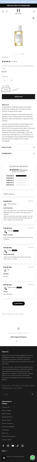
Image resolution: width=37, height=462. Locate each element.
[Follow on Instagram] (8, 445)
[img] (7, 201)
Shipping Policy (7, 417)
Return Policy (6, 414)
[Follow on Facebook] (3, 445)
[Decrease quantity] (4, 80)
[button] (6, 61)
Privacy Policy (6, 420)
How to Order (6, 410)
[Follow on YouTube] (13, 445)
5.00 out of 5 (23, 170)
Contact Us (5, 407)
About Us (5, 433)
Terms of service (7, 423)
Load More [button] (18, 303)
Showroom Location (8, 436)
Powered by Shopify (18, 456)
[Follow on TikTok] (17, 445)
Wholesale (5, 430)
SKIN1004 (5, 57)
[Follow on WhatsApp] (22, 445)
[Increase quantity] (11, 80)
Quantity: (5, 76)
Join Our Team (7, 440)
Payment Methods (8, 426)
